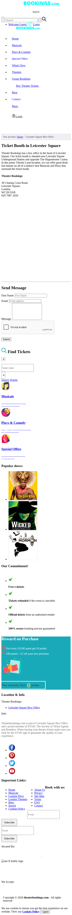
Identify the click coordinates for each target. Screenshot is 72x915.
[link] (11, 871)
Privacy (38, 792)
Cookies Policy (16, 808)
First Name (7, 295)
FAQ (37, 802)
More (15, 106)
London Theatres (17, 799)
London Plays (16, 796)
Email (5, 300)
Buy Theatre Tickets (27, 85)
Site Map (39, 796)
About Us (39, 789)
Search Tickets (9, 379)
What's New (19, 65)
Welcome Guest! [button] (24, 24)
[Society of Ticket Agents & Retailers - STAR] (35, 855)
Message (6, 318)
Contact (38, 805)
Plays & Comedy (21, 52)
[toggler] (2, 19)
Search (12, 805)
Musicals (17, 45)
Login (18, 116)
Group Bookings (21, 78)
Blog (14, 92)
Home (15, 38)
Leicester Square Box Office (24, 707)
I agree (45, 911)
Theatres (16, 72)
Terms (37, 799)
